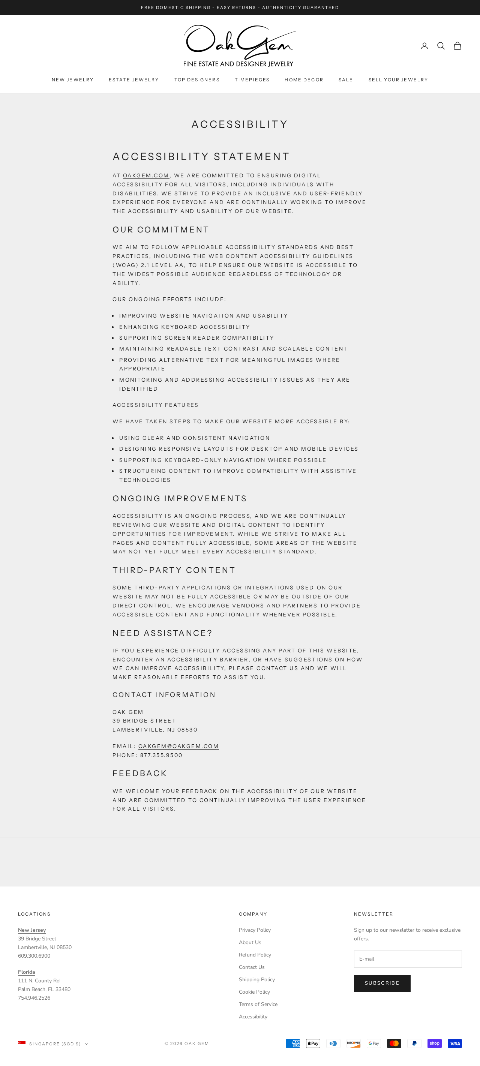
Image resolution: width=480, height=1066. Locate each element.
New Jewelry (73, 79)
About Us (250, 942)
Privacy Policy (255, 930)
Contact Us (252, 967)
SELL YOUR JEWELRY (399, 79)
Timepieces (252, 79)
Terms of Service (258, 1004)
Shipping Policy (257, 979)
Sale (346, 79)
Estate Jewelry (134, 79)
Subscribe (382, 983)
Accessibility (253, 1016)
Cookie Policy (254, 992)
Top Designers (197, 79)
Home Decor (304, 79)
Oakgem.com (146, 175)
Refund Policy (255, 954)
